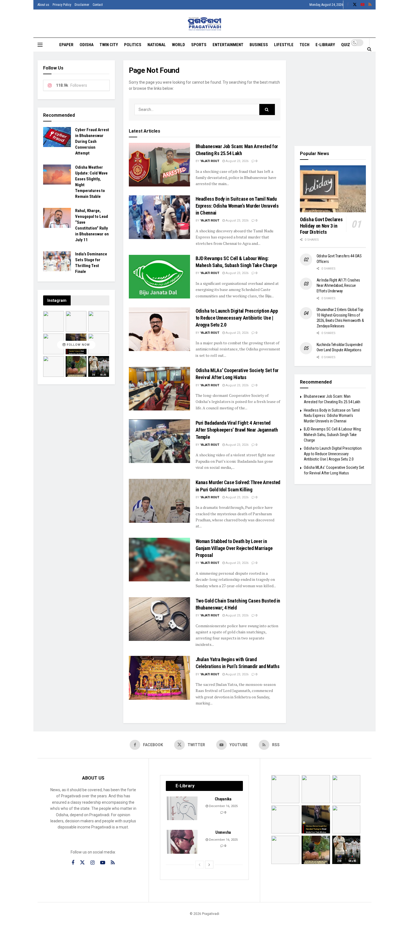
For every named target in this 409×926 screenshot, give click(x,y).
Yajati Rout (209, 161)
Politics (132, 44)
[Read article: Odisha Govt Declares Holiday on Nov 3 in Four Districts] (333, 189)
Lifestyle (284, 44)
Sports (198, 44)
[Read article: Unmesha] (182, 842)
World (178, 44)
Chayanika (223, 799)
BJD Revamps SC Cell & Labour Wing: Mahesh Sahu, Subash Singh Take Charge (333, 434)
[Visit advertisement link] (333, 99)
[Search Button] (369, 49)
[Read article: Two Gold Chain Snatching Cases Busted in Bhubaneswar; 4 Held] (159, 619)
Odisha (86, 44)
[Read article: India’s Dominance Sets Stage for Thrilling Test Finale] (57, 261)
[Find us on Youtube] (362, 4)
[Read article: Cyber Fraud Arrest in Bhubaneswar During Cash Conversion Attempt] (57, 137)
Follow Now (78, 345)
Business (259, 44)
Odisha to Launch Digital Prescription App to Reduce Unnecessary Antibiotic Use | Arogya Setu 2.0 (237, 318)
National (156, 44)
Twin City (109, 44)
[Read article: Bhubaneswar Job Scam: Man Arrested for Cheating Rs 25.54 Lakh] (159, 164)
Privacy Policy (62, 5)
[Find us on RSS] (369, 4)
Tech (304, 44)
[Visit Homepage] (204, 24)
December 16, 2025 (223, 806)
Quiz (345, 44)
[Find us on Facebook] (348, 4)
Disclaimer (82, 5)
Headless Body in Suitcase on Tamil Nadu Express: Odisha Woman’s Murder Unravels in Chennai (237, 206)
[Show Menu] (40, 45)
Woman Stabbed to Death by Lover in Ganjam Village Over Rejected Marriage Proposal (234, 548)
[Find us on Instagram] (92, 863)
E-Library (325, 44)
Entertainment (228, 44)
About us (43, 5)
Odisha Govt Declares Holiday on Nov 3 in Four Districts (321, 225)
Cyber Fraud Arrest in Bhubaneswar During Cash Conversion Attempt (92, 141)
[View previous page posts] (199, 864)
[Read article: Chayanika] (182, 808)
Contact (98, 5)
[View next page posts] (209, 864)
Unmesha (223, 832)
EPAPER (66, 44)
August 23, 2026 (236, 161)
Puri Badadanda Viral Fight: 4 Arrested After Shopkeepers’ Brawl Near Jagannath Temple (237, 430)
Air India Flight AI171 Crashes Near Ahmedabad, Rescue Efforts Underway (338, 285)
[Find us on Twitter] (355, 4)
